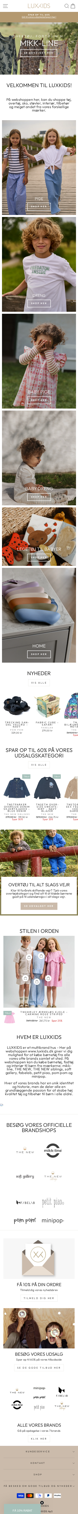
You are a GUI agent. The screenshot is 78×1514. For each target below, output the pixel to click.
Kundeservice (38, 1451)
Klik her (39, 1438)
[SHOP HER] (39, 167)
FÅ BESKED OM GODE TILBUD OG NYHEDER (38, 1486)
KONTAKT (38, 1463)
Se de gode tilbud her (39, 1367)
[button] (22, 1509)
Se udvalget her (39, 906)
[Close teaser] (42, 1503)
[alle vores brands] (39, 1398)
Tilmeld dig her (39, 1298)
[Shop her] (39, 536)
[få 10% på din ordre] (39, 1258)
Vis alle (39, 682)
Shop (38, 1474)
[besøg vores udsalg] (39, 1328)
